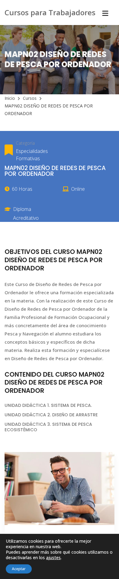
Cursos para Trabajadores (50, 12)
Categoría (25, 143)
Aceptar (19, 568)
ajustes (53, 557)
